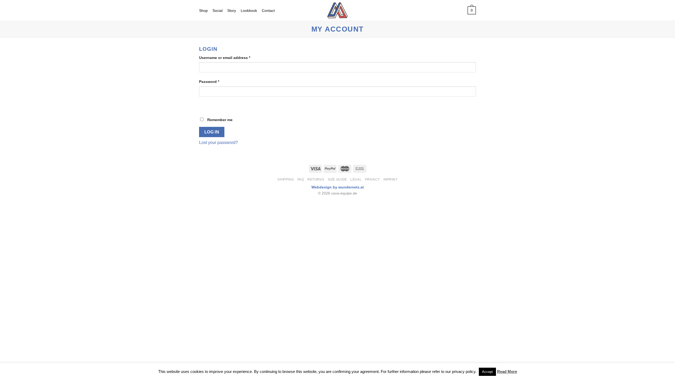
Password (209, 81)
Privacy (372, 179)
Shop (203, 10)
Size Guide (337, 179)
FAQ (300, 179)
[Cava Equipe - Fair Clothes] (337, 10)
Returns (315, 179)
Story (231, 10)
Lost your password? (218, 142)
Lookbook (249, 10)
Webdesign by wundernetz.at (337, 187)
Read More (507, 371)
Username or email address (224, 58)
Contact (268, 10)
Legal (355, 179)
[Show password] (204, 106)
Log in (211, 132)
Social (218, 10)
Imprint (390, 179)
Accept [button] (487, 372)
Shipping (285, 179)
